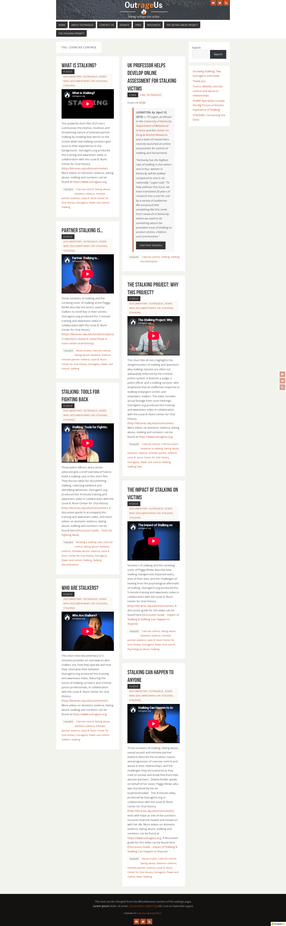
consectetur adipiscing (143, 906)
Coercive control (85, 189)
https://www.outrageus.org (90, 182)
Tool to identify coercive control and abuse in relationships (207, 91)
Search (196, 47)
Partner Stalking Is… (82, 230)
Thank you (199, 81)
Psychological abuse (138, 649)
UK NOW (140, 103)
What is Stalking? (79, 65)
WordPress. (156, 913)
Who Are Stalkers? (80, 588)
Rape (139, 876)
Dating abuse (102, 189)
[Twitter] (282, 381)
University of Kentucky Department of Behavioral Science (153, 125)
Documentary (72, 76)
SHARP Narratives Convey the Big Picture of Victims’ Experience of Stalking (209, 105)
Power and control (99, 202)
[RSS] (282, 387)
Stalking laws (134, 466)
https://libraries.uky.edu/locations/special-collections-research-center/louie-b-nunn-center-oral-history (88, 338)
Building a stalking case (89, 542)
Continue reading (150, 245)
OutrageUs (90, 76)
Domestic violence (85, 193)
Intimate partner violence (76, 359)
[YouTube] (282, 374)
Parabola (142, 913)
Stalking (69, 85)
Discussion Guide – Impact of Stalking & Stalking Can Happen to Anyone (153, 619)
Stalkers (66, 739)
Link (142, 94)
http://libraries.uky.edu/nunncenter (84, 168)
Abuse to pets (149, 858)
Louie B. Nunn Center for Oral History (148, 457)
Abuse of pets (83, 350)
